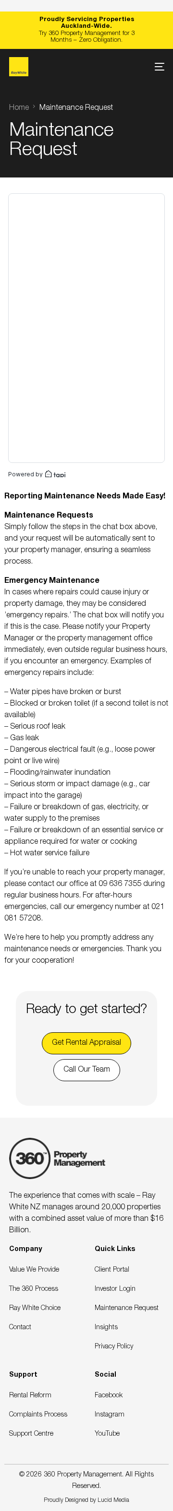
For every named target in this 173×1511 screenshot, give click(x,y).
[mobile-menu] (154, 66)
